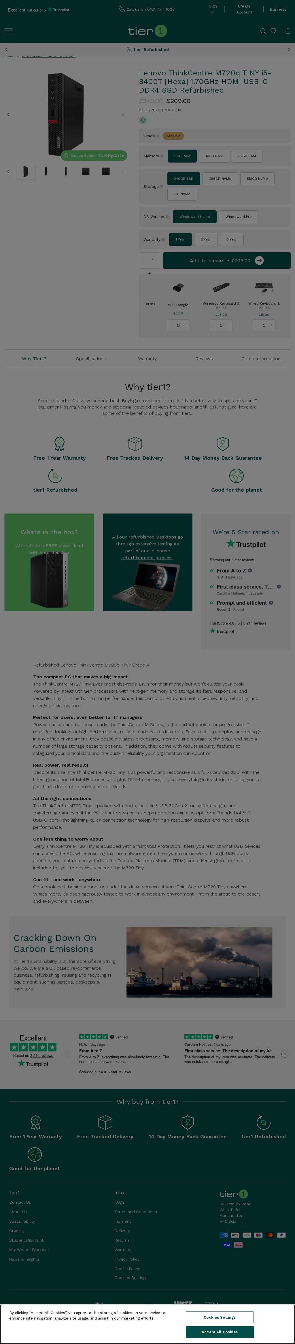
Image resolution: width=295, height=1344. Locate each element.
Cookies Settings (220, 1317)
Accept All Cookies (220, 1332)
